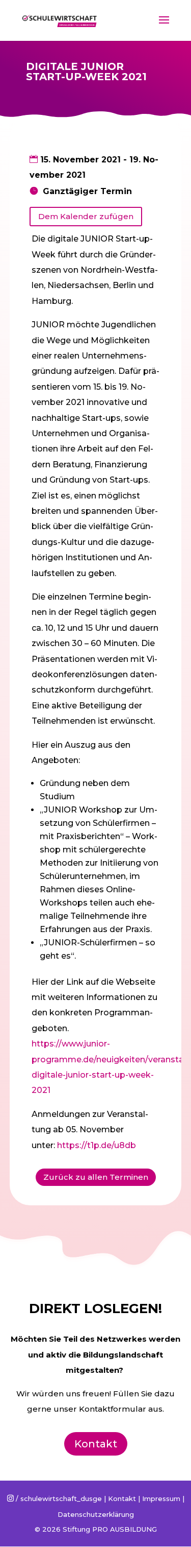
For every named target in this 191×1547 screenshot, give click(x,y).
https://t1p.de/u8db (96, 1145)
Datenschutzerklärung (96, 1514)
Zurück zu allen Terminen (95, 1177)
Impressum (161, 1498)
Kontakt (95, 1444)
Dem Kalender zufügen (85, 216)
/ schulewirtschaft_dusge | (57, 1498)
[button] (22, 33)
